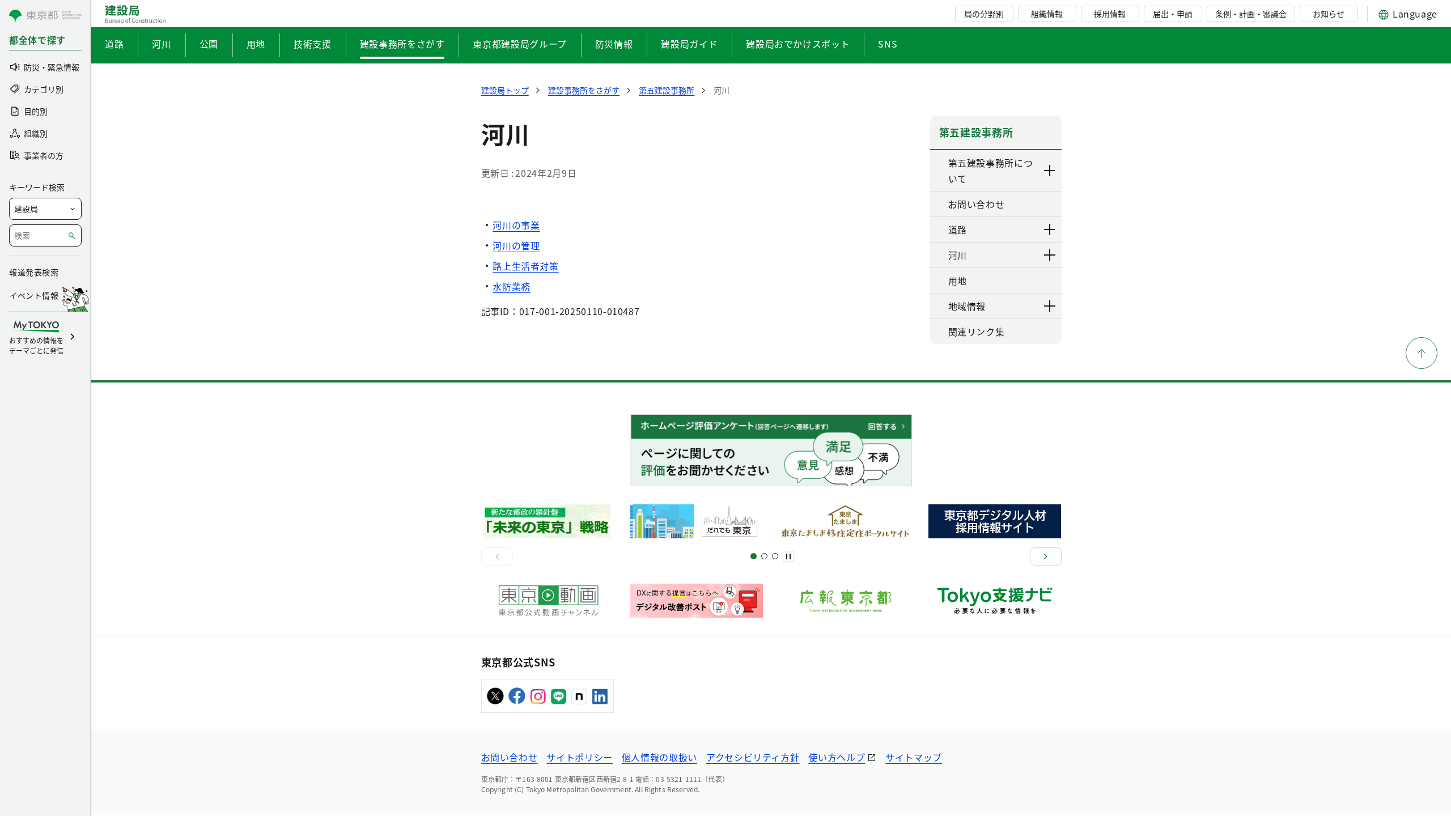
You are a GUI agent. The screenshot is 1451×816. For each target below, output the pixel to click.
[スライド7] (775, 556)
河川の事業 (516, 225)
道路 (114, 43)
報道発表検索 (33, 272)
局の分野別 (984, 13)
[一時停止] (788, 556)
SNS (887, 43)
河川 (161, 43)
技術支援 (313, 43)
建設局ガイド (689, 43)
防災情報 (614, 43)
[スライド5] (764, 556)
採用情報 (1110, 13)
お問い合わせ (509, 757)
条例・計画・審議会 (1251, 13)
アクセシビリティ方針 (752, 757)
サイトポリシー (579, 757)
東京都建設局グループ (519, 43)
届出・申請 (1173, 13)
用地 (256, 43)
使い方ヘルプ (836, 757)
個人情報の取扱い (659, 757)
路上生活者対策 (525, 266)
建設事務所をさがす (402, 43)
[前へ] (497, 556)
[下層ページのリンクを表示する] (1050, 170)
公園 (209, 43)
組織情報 (1047, 13)
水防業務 (512, 286)
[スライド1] (753, 556)
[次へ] (1046, 556)
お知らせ (1328, 13)
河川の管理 (516, 245)
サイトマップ (913, 757)
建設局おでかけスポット (798, 43)
